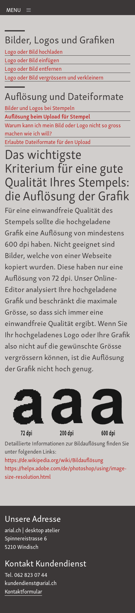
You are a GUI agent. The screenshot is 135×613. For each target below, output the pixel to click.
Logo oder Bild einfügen (32, 59)
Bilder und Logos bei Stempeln (39, 107)
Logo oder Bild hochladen (33, 51)
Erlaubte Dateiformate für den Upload (47, 141)
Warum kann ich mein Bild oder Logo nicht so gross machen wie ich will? (63, 128)
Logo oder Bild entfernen (33, 68)
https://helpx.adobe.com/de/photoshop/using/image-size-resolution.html (66, 471)
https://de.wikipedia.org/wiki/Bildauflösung (54, 459)
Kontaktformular (23, 591)
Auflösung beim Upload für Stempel (47, 116)
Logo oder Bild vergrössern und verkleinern (54, 77)
